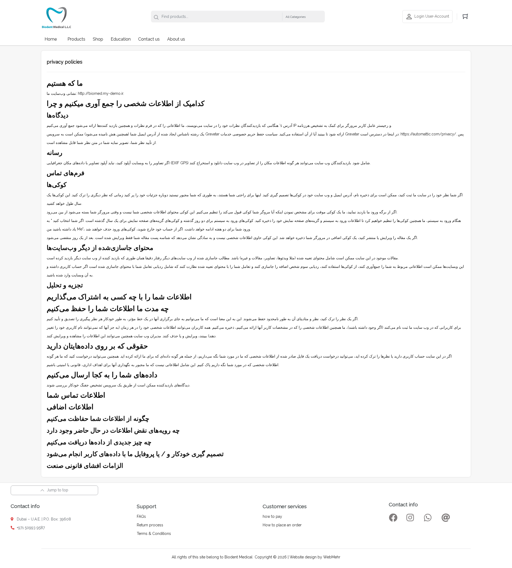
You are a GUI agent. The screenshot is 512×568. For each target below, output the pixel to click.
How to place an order (282, 525)
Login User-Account (431, 16)
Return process (150, 525)
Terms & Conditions (154, 533)
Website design (303, 557)
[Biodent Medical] (56, 16)
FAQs (141, 516)
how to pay (272, 516)
